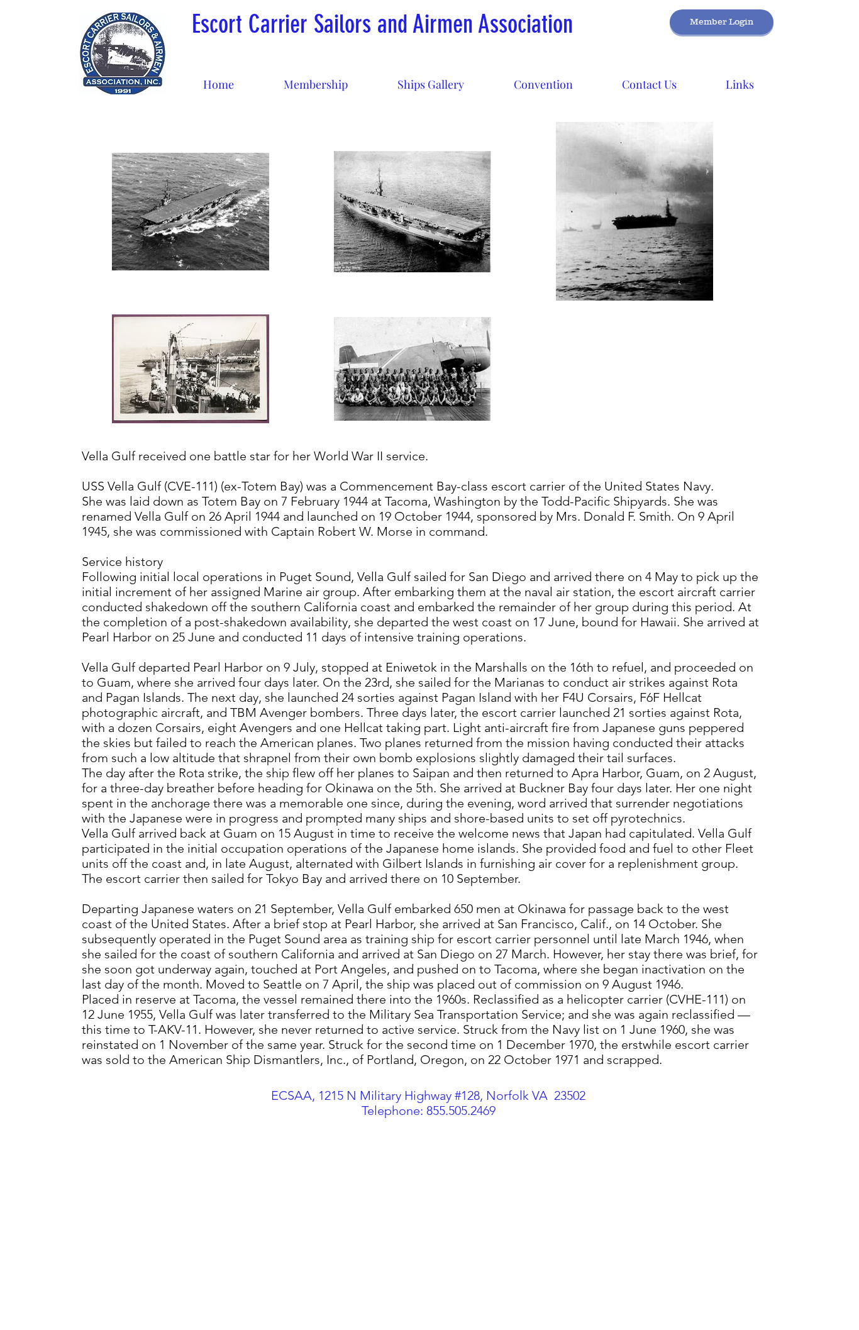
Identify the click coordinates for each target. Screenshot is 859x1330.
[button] (430, 79)
